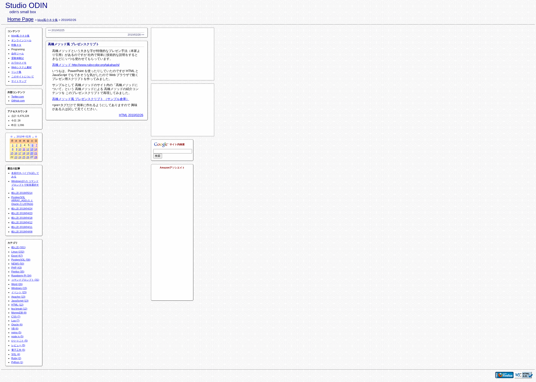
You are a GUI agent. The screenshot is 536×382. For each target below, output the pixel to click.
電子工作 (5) (18, 350)
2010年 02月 (24, 136)
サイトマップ (18, 81)
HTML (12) (17, 304)
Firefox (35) (17, 271)
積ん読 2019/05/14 (21, 193)
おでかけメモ (18, 62)
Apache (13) (18, 296)
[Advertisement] (182, 54)
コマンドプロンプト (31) (25, 279)
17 (19, 153)
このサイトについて (22, 76)
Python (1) (17, 362)
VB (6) (14, 328)
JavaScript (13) (19, 300)
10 (19, 149)
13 (31, 149)
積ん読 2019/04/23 (21, 213)
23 (15, 157)
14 (35, 149)
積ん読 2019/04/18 (21, 217)
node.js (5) (17, 336)
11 (24, 149)
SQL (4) (15, 354)
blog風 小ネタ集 (20, 35)
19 (27, 153)
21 (35, 153)
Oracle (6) (17, 324)
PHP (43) (16, 267)
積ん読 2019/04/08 (21, 231)
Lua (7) (15, 320)
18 (23, 153)
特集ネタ (16, 45)
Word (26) (17, 284)
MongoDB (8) (19, 312)
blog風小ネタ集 (47, 20)
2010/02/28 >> (136, 34)
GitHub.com (18, 100)
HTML (123, 115)
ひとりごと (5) (19, 340)
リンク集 (16, 72)
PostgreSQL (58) (20, 259)
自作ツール (17, 53)
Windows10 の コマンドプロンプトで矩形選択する (25, 185)
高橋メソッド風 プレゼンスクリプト (73, 44)
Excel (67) (17, 255)
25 (23, 157)
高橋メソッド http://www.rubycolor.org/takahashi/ (86, 65)
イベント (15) (19, 292)
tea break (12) (19, 308)
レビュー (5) (18, 345)
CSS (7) (15, 316)
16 (15, 153)
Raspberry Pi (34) (21, 275)
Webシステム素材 (21, 67)
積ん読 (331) (18, 247)
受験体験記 (17, 58)
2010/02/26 (135, 115)
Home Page (20, 19)
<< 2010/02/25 (56, 30)
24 (19, 157)
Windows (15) (19, 288)
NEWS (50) (17, 263)
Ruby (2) (16, 358)
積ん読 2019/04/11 (21, 227)
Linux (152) (17, 251)
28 (35, 157)
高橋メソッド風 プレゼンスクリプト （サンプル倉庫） (90, 99)
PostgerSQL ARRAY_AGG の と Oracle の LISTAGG (22, 201)
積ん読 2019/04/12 (21, 222)
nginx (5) (16, 332)
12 (27, 149)
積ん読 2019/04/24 (21, 208)
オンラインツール (21, 40)
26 (27, 157)
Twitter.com (17, 96)
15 (11, 153)
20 (31, 153)
